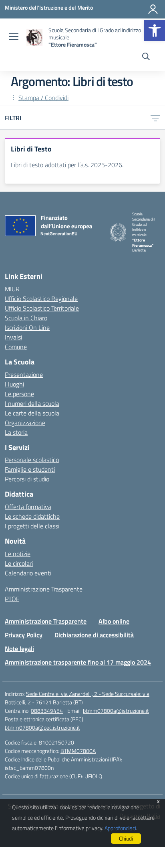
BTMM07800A (78, 751)
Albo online (114, 621)
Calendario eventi (28, 573)
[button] (154, 30)
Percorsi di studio (27, 479)
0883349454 (47, 710)
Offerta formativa (28, 506)
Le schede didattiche (32, 516)
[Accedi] (153, 9)
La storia (16, 432)
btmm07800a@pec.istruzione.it (42, 727)
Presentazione (24, 374)
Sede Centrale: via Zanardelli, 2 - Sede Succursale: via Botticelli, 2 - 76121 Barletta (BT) (77, 697)
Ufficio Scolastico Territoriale (42, 308)
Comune (16, 347)
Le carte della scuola (32, 413)
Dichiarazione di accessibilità (94, 635)
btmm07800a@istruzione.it (116, 710)
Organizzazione (25, 423)
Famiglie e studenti (30, 469)
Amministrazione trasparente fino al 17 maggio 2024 (78, 662)
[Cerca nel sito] (146, 57)
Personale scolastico (32, 459)
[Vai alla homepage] (34, 38)
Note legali (19, 648)
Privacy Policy (23, 635)
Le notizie (17, 554)
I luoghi (14, 384)
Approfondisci (120, 828)
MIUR (12, 289)
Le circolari (19, 563)
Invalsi (13, 337)
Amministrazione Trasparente (43, 589)
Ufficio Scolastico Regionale (41, 298)
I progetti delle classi (32, 526)
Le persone (19, 394)
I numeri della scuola (32, 403)
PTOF (12, 599)
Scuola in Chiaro (26, 318)
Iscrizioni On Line (27, 327)
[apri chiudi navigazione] (13, 37)
